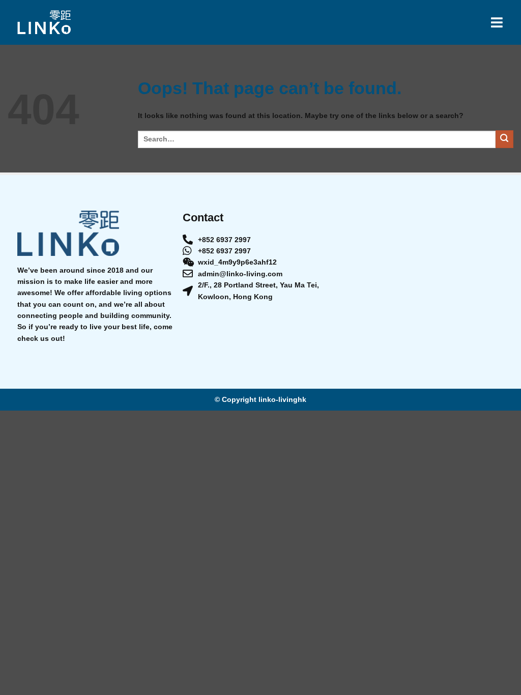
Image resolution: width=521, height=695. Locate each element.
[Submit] (504, 139)
